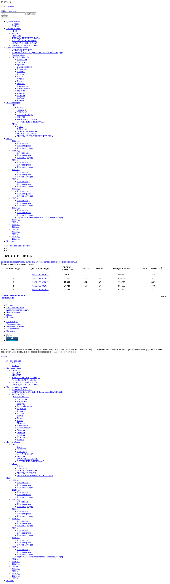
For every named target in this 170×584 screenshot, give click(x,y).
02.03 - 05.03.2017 (40, 286)
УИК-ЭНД (16, 36)
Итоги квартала (24, 146)
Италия (20, 74)
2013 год (16, 222)
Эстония (21, 95)
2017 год (16, 189)
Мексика (21, 83)
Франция (21, 93)
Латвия (20, 79)
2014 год (16, 220)
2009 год (16, 232)
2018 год (16, 179)
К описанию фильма (68, 262)
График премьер (13, 21)
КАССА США (18, 55)
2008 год (16, 234)
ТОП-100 (21, 117)
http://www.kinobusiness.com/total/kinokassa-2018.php (40, 217)
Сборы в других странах (47, 262)
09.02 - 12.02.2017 (40, 275)
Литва (20, 81)
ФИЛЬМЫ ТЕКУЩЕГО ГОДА (26, 38)
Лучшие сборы (13, 103)
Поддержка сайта (59, 352)
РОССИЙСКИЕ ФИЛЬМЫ (24, 40)
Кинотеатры (12, 321)
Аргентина (22, 62)
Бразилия (21, 64)
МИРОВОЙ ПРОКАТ (22, 50)
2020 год (16, 160)
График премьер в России (18, 246)
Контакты (10, 7)
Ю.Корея (21, 98)
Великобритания (24, 67)
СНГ (14, 105)
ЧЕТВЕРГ (16, 33)
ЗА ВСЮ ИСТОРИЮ (27, 131)
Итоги (9, 138)
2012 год (16, 224)
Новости (10, 241)
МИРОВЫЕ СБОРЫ (26, 134)
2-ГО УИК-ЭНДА (25, 114)
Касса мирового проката (17, 48)
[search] (31, 13)
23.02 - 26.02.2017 (40, 282)
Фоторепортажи (13, 324)
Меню (4, 17)
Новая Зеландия (24, 88)
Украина (21, 91)
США (14, 124)
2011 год (15, 227)
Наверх (4, 356)
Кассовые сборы (13, 28)
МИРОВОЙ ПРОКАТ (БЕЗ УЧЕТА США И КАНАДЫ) (37, 52)
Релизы (9, 305)
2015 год (16, 208)
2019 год (16, 169)
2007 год (16, 236)
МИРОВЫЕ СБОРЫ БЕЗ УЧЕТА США (35, 136)
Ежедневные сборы (10, 262)
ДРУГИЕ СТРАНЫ (20, 57)
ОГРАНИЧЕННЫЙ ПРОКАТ (25, 43)
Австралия (22, 60)
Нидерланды (23, 86)
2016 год (16, 198)
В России (16, 24)
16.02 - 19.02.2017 (40, 278)
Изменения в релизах (16, 326)
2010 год (16, 229)
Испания (21, 71)
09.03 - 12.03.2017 (40, 289)
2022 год (16, 141)
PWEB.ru (72, 352)
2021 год (16, 150)
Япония (20, 100)
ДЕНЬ (14, 31)
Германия (21, 69)
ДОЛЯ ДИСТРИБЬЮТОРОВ (25, 45)
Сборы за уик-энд (27, 262)
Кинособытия (12, 329)
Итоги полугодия (25, 148)
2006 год (16, 239)
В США (15, 26)
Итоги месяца (23, 143)
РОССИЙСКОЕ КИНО (28, 119)
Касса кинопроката (15, 307)
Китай (20, 76)
